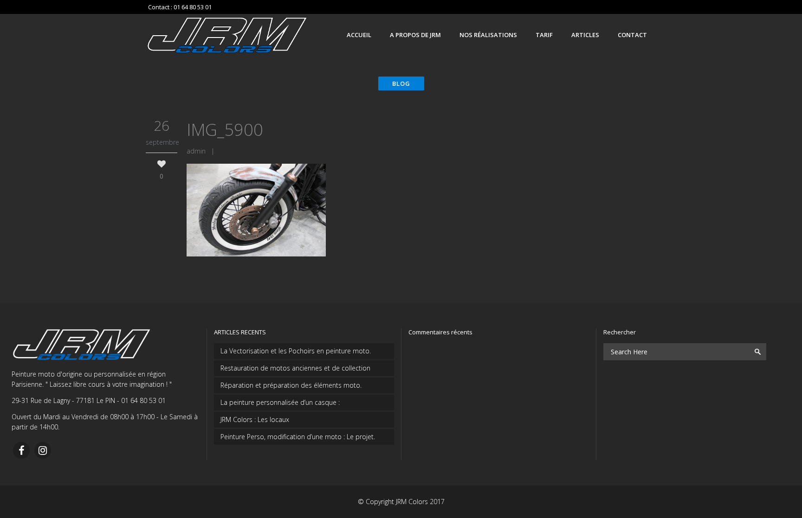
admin (196, 151)
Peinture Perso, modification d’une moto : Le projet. (297, 436)
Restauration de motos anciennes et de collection (295, 368)
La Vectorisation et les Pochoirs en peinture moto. (295, 350)
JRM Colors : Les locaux (254, 419)
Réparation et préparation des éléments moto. (291, 385)
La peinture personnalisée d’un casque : (280, 402)
